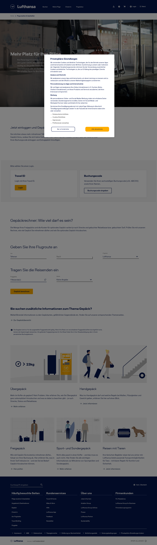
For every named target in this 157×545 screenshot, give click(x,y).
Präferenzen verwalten (61, 123)
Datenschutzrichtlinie (60, 114)
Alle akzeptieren (97, 129)
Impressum (57, 120)
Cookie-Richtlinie (59, 117)
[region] (79, 95)
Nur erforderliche (63, 129)
